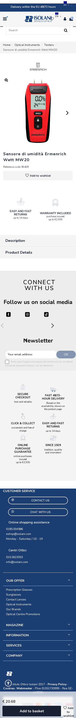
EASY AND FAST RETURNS (20, 212)
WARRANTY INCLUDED (55, 213)
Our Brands (13, 609)
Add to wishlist (40, 176)
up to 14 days (20, 217)
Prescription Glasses (19, 590)
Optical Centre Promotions (23, 614)
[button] (8, 683)
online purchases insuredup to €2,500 (23, 459)
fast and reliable (23, 401)
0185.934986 (14, 529)
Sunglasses (13, 595)
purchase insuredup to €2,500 (55, 218)
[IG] (27, 314)
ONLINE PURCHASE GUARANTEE (22, 448)
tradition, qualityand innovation (53, 451)
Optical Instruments (18, 604)
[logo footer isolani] (38, 674)
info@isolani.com (17, 562)
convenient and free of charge (23, 429)
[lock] (20, 201)
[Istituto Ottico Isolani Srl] (37, 19)
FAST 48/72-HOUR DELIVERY (53, 397)
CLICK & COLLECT (23, 423)
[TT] (46, 314)
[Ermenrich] (38, 67)
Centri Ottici (18, 550)
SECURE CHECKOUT (22, 395)
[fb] (8, 314)
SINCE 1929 (53, 445)
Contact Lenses (16, 599)
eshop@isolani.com (18, 534)
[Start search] (66, 30)
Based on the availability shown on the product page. (53, 406)
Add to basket (32, 711)
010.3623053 (14, 557)
